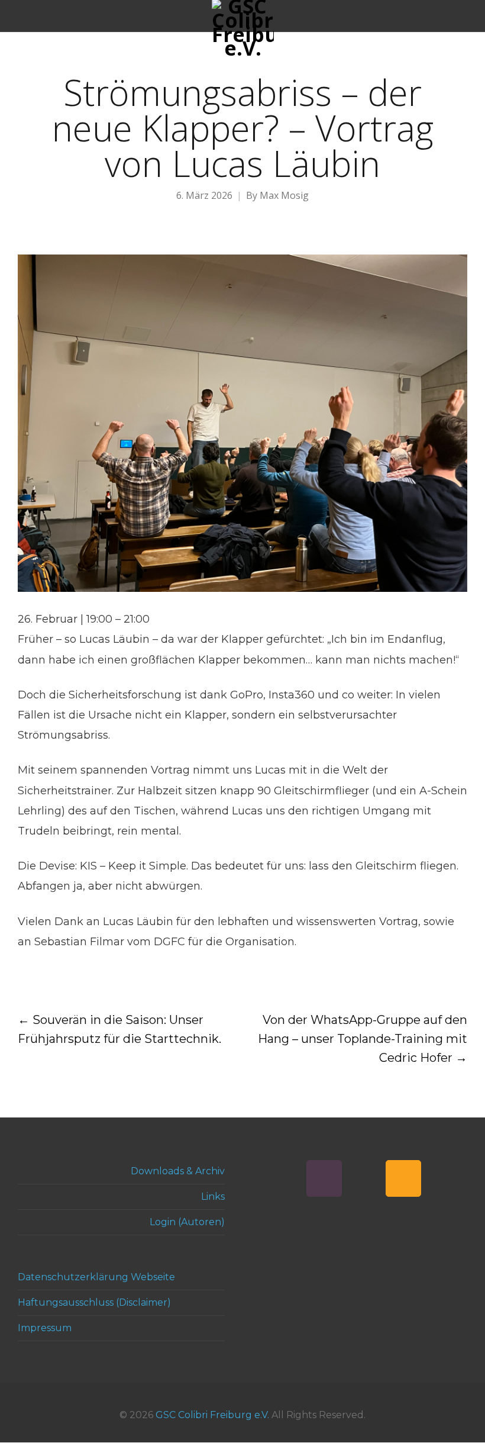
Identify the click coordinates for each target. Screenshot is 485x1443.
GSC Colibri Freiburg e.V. (212, 1415)
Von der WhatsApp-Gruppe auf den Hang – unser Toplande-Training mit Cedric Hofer (362, 1039)
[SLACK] (324, 1178)
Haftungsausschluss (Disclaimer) (94, 1302)
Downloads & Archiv (178, 1171)
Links (213, 1196)
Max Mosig (284, 195)
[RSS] (403, 1178)
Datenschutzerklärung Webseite (96, 1277)
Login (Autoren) (187, 1222)
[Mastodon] (363, 1178)
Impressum (45, 1328)
